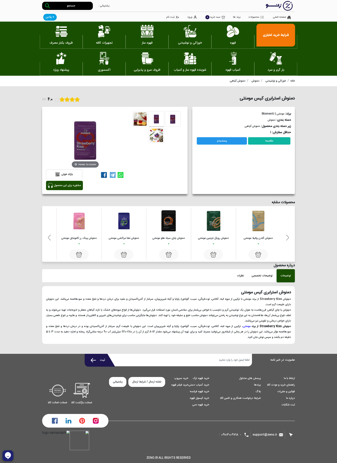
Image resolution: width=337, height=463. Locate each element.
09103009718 (229, 435)
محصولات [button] (253, 17)
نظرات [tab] (240, 275)
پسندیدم (222, 141)
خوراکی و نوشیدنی (275, 81)
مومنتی (247, 326)
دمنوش (255, 81)
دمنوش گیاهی (237, 81)
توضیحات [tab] (285, 275)
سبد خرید (213, 17)
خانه (292, 81)
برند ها (236, 17)
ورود (189, 17)
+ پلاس (50, 17)
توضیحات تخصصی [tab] (262, 275)
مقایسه (269, 141)
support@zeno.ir (265, 434)
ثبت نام (170, 17)
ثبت (102, 360)
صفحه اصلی (279, 17)
